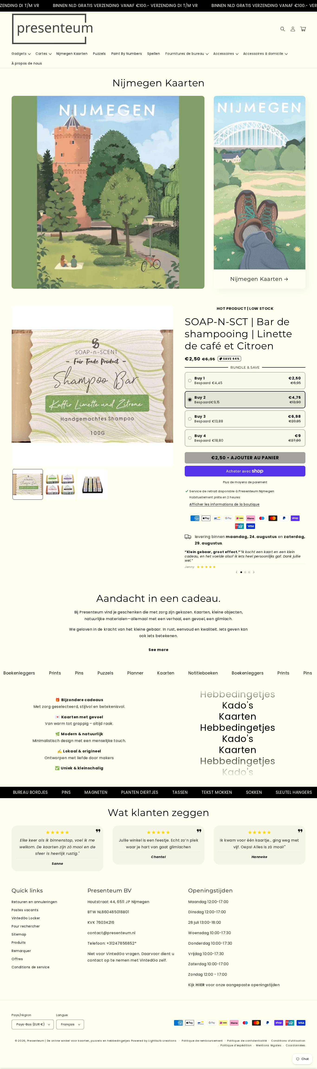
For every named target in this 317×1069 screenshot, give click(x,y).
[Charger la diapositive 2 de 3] (245, 572)
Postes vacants (25, 910)
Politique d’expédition (236, 1045)
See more (158, 649)
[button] (21, 53)
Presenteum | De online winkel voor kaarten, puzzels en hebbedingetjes (78, 1041)
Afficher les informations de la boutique (224, 504)
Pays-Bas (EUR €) (30, 1024)
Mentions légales (268, 1045)
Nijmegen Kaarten (256, 279)
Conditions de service (31, 967)
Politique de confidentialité (247, 1041)
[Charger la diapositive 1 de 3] (241, 572)
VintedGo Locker (26, 918)
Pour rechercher (26, 926)
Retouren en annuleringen (34, 902)
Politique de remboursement (202, 1041)
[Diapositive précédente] (236, 572)
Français (67, 1024)
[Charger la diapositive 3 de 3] (249, 572)
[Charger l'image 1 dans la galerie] (28, 484)
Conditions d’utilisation (288, 1041)
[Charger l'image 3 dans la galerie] (92, 484)
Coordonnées (295, 1045)
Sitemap (19, 934)
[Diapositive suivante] (254, 572)
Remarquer (21, 951)
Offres (17, 959)
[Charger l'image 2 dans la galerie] (60, 484)
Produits (19, 942)
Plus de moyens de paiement (245, 482)
